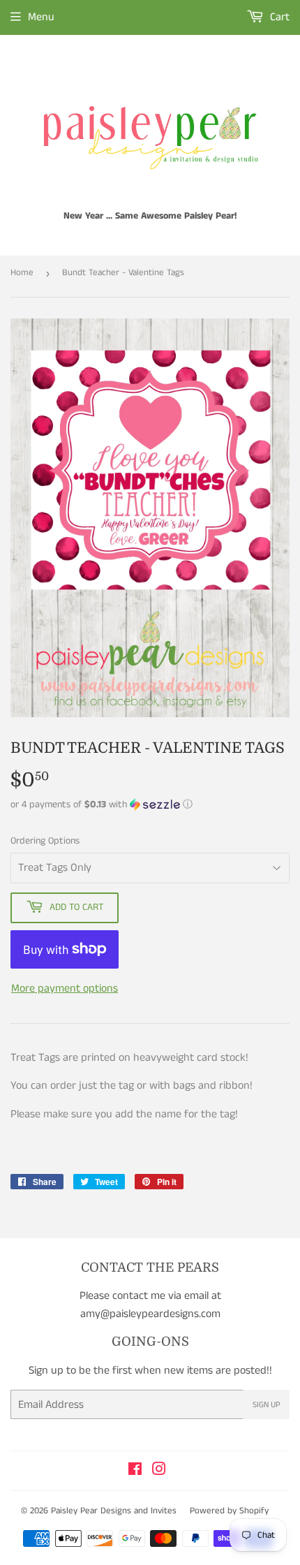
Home (21, 272)
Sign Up (266, 1405)
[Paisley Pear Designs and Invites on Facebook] (135, 1471)
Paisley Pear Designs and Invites (114, 1511)
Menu (41, 17)
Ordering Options (45, 841)
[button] (150, 804)
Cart (278, 17)
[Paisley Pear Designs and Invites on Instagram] (159, 1471)
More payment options (64, 988)
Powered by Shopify (229, 1511)
